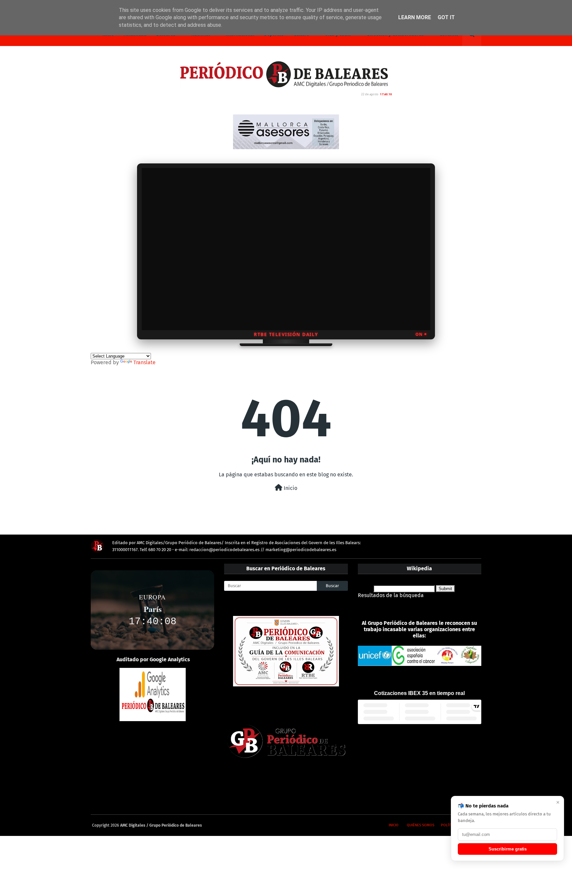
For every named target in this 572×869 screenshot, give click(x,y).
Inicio (289, 488)
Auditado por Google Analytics (153, 659)
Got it (446, 17)
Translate (144, 362)
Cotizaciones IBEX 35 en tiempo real (419, 693)
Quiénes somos (420, 825)
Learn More (414, 17)
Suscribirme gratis (508, 849)
